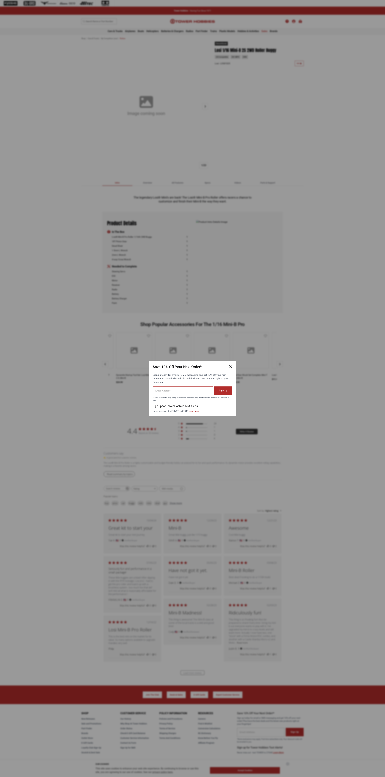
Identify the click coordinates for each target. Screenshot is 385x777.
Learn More (194, 411)
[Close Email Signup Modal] (230, 366)
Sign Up (223, 390)
